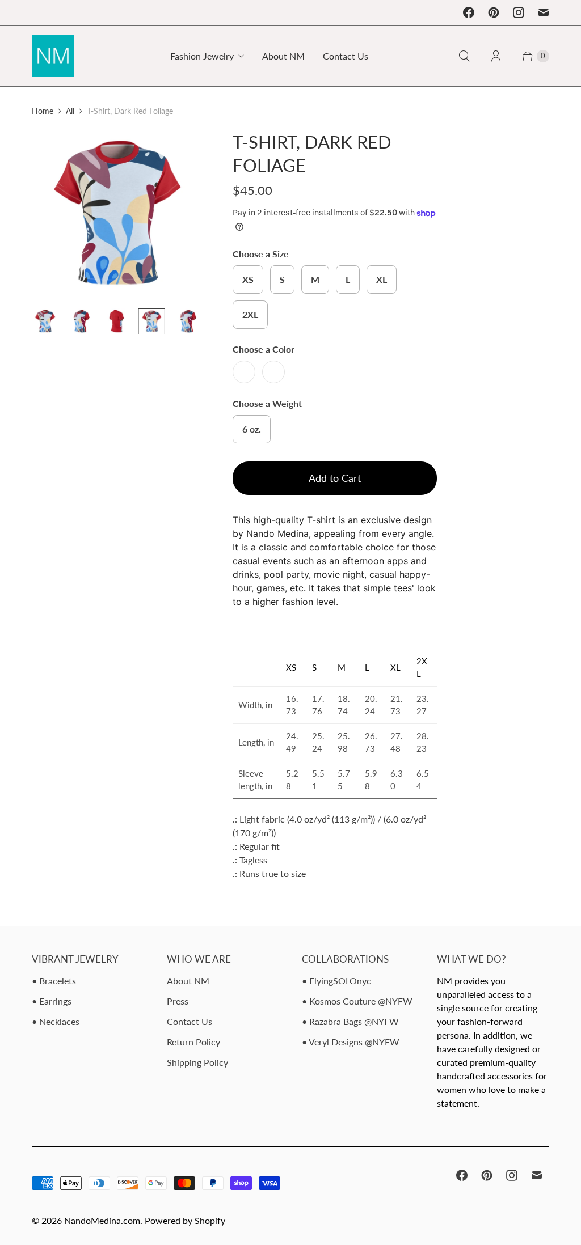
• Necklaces (55, 1021)
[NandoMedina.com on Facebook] (468, 12)
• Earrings (51, 1001)
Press (177, 1001)
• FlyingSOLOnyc (336, 980)
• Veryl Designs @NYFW (350, 1041)
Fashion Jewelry (202, 55)
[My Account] (496, 56)
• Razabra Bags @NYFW (350, 1021)
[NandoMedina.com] (53, 56)
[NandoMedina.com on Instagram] (518, 12)
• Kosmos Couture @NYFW (357, 1001)
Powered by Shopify (185, 1220)
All (70, 111)
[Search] (464, 56)
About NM (283, 55)
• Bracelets (54, 980)
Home (42, 111)
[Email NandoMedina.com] (543, 12)
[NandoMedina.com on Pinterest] (493, 12)
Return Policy (193, 1041)
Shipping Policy (197, 1062)
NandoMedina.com (102, 1220)
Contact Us (345, 55)
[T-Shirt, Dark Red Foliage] (85, 214)
